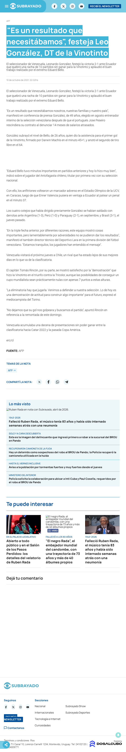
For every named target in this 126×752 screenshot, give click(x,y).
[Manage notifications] (118, 735)
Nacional (40, 706)
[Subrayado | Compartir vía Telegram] (66, 382)
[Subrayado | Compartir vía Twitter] (39, 382)
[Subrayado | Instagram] (72, 6)
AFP (8, 21)
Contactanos (16, 727)
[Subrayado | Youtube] (81, 6)
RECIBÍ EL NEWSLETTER (104, 6)
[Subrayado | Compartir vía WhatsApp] (57, 382)
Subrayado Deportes (77, 712)
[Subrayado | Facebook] (54, 6)
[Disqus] (63, 629)
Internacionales (44, 712)
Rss (32, 740)
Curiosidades (43, 725)
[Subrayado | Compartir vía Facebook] (48, 382)
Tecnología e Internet (47, 719)
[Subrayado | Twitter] (63, 6)
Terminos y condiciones (17, 740)
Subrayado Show (75, 706)
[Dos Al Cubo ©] (106, 746)
